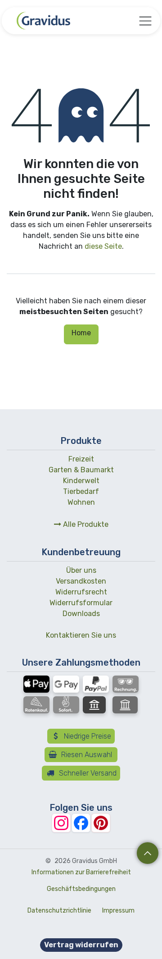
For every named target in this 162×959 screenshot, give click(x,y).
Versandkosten (81, 581)
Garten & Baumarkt (81, 470)
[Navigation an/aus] (145, 21)
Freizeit (81, 459)
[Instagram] (61, 823)
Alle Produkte (84, 524)
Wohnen (81, 502)
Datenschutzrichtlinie (59, 910)
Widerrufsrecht (81, 592)
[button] (147, 853)
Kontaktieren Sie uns (81, 635)
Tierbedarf (81, 491)
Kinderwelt (81, 480)
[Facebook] (81, 823)
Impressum (118, 910)
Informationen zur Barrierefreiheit (81, 872)
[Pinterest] (101, 823)
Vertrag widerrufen (81, 945)
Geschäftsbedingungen (81, 889)
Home (81, 333)
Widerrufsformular (81, 602)
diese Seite (103, 246)
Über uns (81, 570)
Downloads (81, 613)
